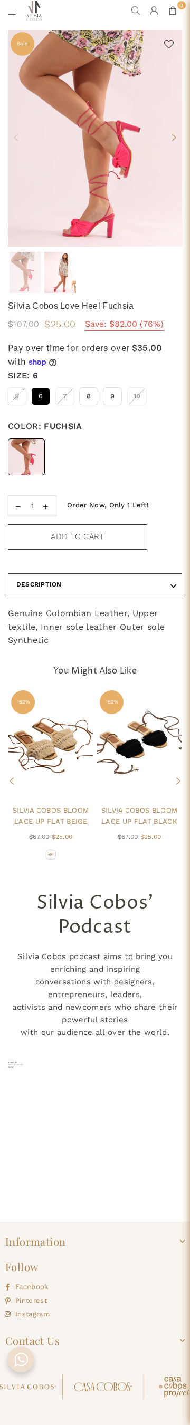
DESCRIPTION (39, 584)
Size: (23, 375)
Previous (16, 138)
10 (137, 396)
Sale (22, 43)
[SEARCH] (136, 10)
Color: (45, 426)
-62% (23, 702)
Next (174, 138)
